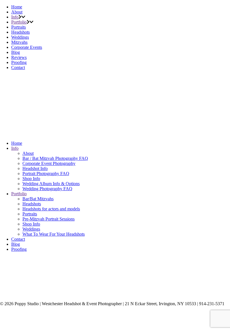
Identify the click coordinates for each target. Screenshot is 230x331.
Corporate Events (26, 47)
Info (15, 17)
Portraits (18, 27)
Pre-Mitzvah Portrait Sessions (48, 219)
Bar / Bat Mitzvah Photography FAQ (55, 158)
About (16, 12)
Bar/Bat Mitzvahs (38, 198)
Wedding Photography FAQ (47, 188)
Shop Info (31, 178)
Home (16, 6)
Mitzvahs (19, 42)
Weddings (20, 37)
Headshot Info (35, 168)
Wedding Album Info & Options (51, 183)
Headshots (20, 32)
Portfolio (19, 22)
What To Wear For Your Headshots (53, 234)
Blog (15, 52)
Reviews (19, 57)
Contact (18, 67)
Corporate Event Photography (48, 163)
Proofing (19, 62)
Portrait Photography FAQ (45, 173)
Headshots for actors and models (51, 208)
